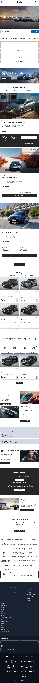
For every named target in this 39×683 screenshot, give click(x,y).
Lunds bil (2, 627)
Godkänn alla (32, 352)
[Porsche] (15, 671)
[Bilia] (19, 2)
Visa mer (4, 131)
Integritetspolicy (30, 596)
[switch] (14, 348)
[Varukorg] (37, 2)
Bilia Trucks (2, 633)
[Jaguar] (23, 676)
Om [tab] (32, 333)
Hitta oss (28, 586)
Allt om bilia (29, 584)
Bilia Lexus (2, 609)
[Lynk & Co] (20, 656)
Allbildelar (2, 615)
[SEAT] (13, 666)
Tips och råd (29, 588)
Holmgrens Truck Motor (5, 631)
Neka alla (7, 352)
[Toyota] (6, 661)
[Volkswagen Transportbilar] (26, 666)
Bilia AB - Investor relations (5, 605)
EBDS (1, 625)
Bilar (1, 4)
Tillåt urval (19, 352)
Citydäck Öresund (4, 621)
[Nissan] (31, 666)
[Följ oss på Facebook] (15, 592)
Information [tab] (19, 333)
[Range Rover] (23, 671)
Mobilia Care (3, 629)
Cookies (28, 598)
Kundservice (29, 590)
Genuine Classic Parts (4, 623)
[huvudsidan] (13, 587)
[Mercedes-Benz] (12, 661)
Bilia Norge (2, 613)
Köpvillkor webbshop (31, 594)
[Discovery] (15, 676)
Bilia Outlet (2, 607)
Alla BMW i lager (19, 382)
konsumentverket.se (33, 576)
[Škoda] (31, 661)
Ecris (1, 619)
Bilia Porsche (2, 611)
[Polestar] (14, 656)
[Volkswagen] (16, 661)
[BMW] (26, 656)
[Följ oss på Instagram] (10, 592)
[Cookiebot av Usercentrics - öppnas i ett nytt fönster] (33, 330)
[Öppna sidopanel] (1, 2)
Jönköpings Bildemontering (5, 617)
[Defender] (31, 671)
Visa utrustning (5, 186)
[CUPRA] (8, 666)
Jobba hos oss (29, 592)
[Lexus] (7, 671)
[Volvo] (7, 656)
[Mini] (32, 656)
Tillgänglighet (29, 600)
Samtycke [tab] (7, 333)
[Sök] (35, 2)
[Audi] (23, 661)
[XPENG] (20, 666)
